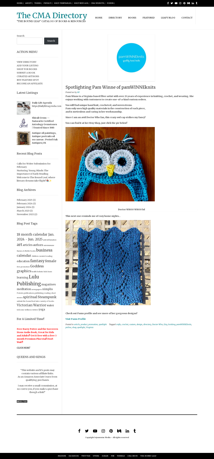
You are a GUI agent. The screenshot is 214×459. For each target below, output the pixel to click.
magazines (48, 284)
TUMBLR (121, 456)
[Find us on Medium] (188, 3)
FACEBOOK (74, 456)
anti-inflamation (49, 240)
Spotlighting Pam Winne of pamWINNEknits (110, 87)
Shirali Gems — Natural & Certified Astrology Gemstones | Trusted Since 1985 (44, 122)
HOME (98, 17)
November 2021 (25, 214)
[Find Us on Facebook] (168, 3)
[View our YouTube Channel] (176, 3)
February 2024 (25, 203)
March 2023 (23, 210)
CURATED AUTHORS (28, 76)
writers (35, 310)
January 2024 (24, 207)
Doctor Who (157, 324)
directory (147, 324)
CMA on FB (132, 456)
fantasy (37, 260)
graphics (24, 271)
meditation (24, 289)
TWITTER (85, 456)
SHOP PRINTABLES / (63, 3)
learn (50, 272)
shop (74, 327)
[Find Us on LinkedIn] (193, 3)
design (139, 324)
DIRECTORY (115, 17)
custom (132, 324)
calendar (24, 255)
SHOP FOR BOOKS (27, 69)
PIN (112, 456)
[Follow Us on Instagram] (180, 3)
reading (47, 293)
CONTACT (187, 17)
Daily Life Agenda (42, 102)
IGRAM (105, 456)
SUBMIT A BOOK (26, 72)
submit (20, 301)
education (23, 261)
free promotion (23, 267)
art (19, 244)
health (34, 272)
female (50, 261)
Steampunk (47, 297)
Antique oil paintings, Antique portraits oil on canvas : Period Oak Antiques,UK (45, 138)
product (84, 324)
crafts (118, 324)
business (44, 250)
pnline (68, 327)
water (50, 305)
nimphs (47, 289)
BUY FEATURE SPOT (28, 80)
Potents (20, 293)
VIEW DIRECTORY (26, 62)
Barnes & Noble (23, 251)
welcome (20, 310)
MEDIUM (62, 456)
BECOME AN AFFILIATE (30, 83)
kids (45, 272)
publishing (39, 293)
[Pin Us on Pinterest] (184, 3)
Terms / (38, 3)
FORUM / (111, 3)
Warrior (39, 305)
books (33, 251)
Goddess (37, 266)
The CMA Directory (52, 15)
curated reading (45, 256)
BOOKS (132, 17)
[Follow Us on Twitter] (172, 3)
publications (29, 293)
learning (22, 277)
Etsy (165, 324)
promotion (93, 324)
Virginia (89, 327)
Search (20, 35)
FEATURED (149, 17)
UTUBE (96, 456)
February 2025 (24, 200)
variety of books (47, 301)
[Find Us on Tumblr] (196, 3)
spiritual (30, 297)
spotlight (103, 324)
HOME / (20, 3)
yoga (42, 309)
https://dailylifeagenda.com (46, 106)
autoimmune (49, 245)
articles (28, 245)
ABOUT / (29, 3)
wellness (28, 310)
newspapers (37, 289)
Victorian (25, 305)
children (35, 256)
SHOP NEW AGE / (81, 3)
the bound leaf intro (31, 301)
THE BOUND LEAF (148, 456)
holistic (40, 272)
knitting (171, 324)
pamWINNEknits (183, 324)
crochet (125, 324)
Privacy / (48, 3)
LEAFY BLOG (168, 17)
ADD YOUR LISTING (27, 65)
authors (38, 245)
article (77, 324)
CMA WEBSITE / (98, 3)
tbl (78, 92)
